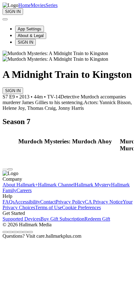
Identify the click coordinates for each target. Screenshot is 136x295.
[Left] (5, 169)
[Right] (10, 169)
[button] (67, 141)
